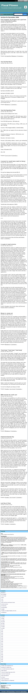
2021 (2, 636)
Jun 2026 (2, 620)
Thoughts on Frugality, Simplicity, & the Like (8, 610)
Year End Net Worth (6, 61)
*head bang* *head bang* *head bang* (11, 350)
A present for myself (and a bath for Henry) (13, 161)
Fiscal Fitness (12, 691)
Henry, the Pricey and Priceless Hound (8, 602)
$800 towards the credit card (9, 394)
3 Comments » (14, 431)
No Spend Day (3, 605)
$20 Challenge (3, 594)
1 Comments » (14, 104)
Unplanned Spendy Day (7, 436)
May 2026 (3, 621)
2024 (2, 631)
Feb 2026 (3, 626)
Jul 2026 (2, 618)
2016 (2, 644)
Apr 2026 (2, 623)
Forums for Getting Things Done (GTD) (8, 672)
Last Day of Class (6, 503)
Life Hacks (3, 677)
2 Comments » (11, 307)
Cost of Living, (8, 237)
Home (2, 14)
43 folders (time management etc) (7, 665)
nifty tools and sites (4, 604)
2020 (2, 638)
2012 (2, 651)
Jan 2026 (2, 628)
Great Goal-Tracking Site (5, 673)
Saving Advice (24, 691)
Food (2, 599)
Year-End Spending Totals (8, 110)
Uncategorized (3, 612)
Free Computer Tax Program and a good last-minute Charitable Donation (13, 20)
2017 (2, 643)
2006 (2, 661)
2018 (2, 641)
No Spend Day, (8, 56)
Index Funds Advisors (5, 675)
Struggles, (7, 306)
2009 (2, 656)
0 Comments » (20, 56)
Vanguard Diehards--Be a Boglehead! (7, 680)
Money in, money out (7, 313)
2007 (2, 659)
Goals (2, 600)
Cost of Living (3, 595)
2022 (2, 634)
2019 (2, 639)
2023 (2, 633)
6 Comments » (19, 389)
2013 (2, 649)
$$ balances (3, 592)
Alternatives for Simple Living (6, 667)
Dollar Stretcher (4, 670)
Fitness (2, 597)
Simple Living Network (5, 678)
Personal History (4, 607)
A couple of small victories (8, 244)
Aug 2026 (3, 616)
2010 (2, 654)
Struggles (7, 524)
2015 (2, 646)
